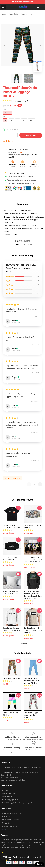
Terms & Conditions (8, 793)
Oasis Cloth (13, 14)
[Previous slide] (4, 44)
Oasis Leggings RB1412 (11, 678)
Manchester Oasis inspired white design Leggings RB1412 (31, 681)
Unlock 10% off (5, 857)
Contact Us (6, 823)
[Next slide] (40, 44)
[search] (38, 6)
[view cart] (41, 6)
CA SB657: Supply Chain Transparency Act (17, 803)
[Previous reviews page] (29, 484)
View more (22, 644)
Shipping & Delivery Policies (11, 813)
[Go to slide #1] (16, 78)
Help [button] (40, 864)
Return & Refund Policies (10, 820)
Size (4, 116)
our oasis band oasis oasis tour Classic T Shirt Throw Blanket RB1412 (33, 559)
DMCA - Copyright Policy (10, 800)
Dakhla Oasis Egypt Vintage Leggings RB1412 (31, 715)
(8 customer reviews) (20, 101)
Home (3, 14)
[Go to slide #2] (28, 78)
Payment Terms (7, 816)
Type (4, 109)
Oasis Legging (26, 14)
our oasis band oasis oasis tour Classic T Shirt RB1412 (33, 630)
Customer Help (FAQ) (9, 826)
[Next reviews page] (40, 484)
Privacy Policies (7, 796)
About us (5, 790)
